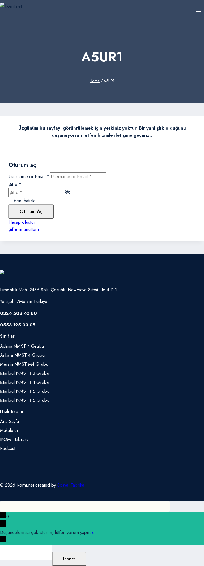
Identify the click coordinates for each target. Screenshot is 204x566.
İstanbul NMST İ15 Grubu (24, 391)
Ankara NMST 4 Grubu (22, 355)
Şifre (15, 184)
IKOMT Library (14, 439)
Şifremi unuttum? (24, 229)
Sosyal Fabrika (70, 485)
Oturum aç (31, 211)
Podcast (7, 448)
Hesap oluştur (21, 222)
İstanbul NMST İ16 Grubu (24, 400)
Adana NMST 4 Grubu (22, 346)
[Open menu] (198, 12)
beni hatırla (24, 200)
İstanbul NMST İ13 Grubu (24, 373)
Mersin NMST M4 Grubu (24, 364)
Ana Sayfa (9, 421)
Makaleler (9, 430)
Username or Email (29, 176)
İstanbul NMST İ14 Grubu (24, 382)
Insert (69, 558)
